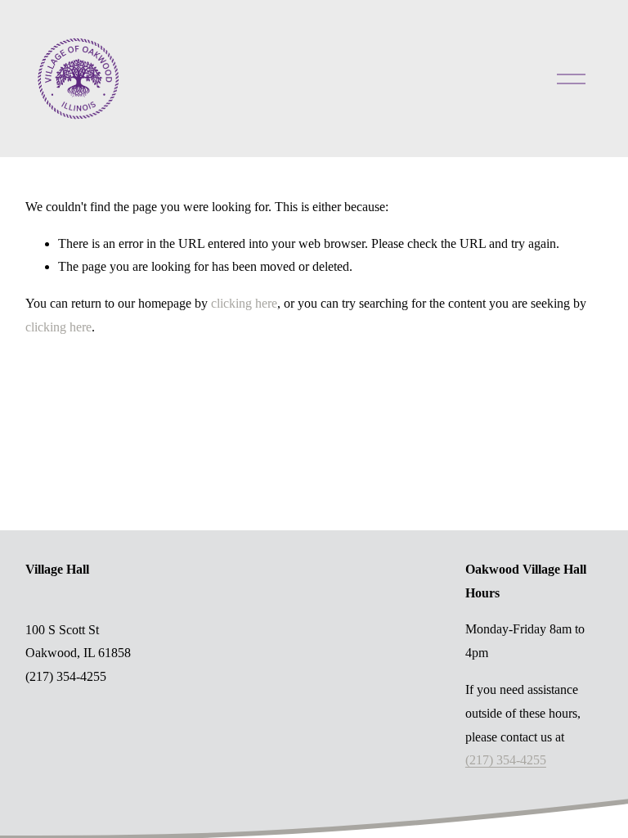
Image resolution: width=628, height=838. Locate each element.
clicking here (244, 303)
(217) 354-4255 (505, 760)
